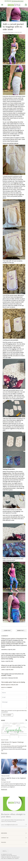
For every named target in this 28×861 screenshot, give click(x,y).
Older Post (7, 630)
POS (2, 858)
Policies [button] (3, 842)
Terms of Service (6, 857)
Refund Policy (16, 857)
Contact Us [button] (4, 837)
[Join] (25, 824)
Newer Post (21, 630)
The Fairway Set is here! (17, 1)
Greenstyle (5, 854)
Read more (4, 753)
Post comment (7, 715)
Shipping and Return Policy (9, 855)
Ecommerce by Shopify (12, 858)
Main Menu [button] (4, 833)
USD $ (4, 851)
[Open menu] (3, 4)
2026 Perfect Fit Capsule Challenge (12, 742)
